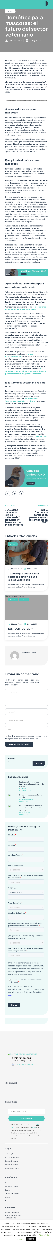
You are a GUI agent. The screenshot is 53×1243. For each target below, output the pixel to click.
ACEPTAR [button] (30, 1239)
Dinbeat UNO (41, 436)
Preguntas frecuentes (12, 1168)
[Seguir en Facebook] (12, 1090)
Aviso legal (9, 1154)
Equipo (7, 1190)
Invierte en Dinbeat (11, 1186)
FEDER (36, 1130)
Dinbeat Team (15, 40)
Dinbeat (10, 11)
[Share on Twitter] (14, 493)
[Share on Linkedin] (21, 493)
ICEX (34, 1127)
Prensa (7, 1197)
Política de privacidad (12, 1157)
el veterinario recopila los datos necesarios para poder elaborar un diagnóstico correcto (25, 371)
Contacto (8, 1201)
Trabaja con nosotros (12, 1194)
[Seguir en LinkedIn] (17, 1090)
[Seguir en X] (7, 1090)
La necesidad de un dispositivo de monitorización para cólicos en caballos (31, 808)
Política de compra (11, 1161)
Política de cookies (11, 1165)
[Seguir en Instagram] (22, 1090)
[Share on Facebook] (7, 493)
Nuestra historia (10, 1183)
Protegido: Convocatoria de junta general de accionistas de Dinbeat (31, 784)
